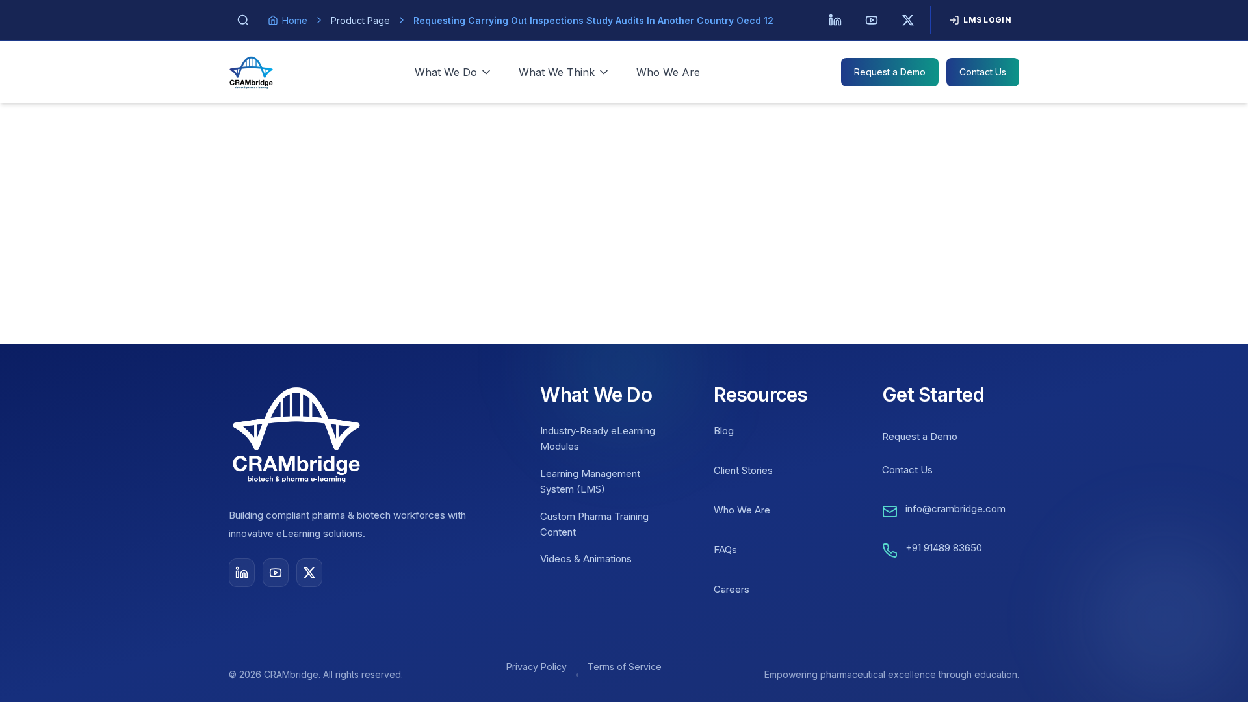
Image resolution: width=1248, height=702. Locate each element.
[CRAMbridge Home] (251, 72)
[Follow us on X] (309, 572)
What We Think (557, 72)
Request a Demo (890, 71)
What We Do (446, 72)
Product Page (360, 20)
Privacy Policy (536, 666)
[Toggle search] (243, 20)
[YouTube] (871, 20)
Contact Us (982, 71)
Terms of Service (625, 666)
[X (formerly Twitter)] (908, 20)
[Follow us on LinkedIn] (242, 572)
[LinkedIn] (835, 20)
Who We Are (668, 72)
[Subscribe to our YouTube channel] (276, 572)
